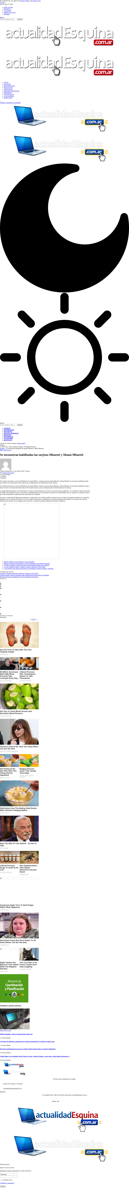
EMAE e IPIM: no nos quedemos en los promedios (19, 562)
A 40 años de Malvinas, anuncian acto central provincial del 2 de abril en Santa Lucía (27, 1041)
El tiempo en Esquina (6, 615)
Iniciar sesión (21, 443)
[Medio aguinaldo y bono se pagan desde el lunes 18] (15, 1029)
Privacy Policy (25, 1)
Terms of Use (36, 1)
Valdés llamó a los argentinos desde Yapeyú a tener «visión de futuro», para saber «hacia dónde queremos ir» (35, 1056)
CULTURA (7, 11)
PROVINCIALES (5, 450)
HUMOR (7, 14)
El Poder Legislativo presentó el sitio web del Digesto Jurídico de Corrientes (26, 565)
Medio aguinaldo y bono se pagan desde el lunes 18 (16, 1034)
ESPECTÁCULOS (10, 12)
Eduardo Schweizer (8, 473)
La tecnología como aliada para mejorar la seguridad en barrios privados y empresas (29, 568)
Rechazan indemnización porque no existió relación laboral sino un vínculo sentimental (27, 1049)
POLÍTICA (7, 9)
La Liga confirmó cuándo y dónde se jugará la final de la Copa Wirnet (24, 567)
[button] (2, 2)
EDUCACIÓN (8, 7)
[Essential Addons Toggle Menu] (1, 101)
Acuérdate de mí (7, 1180)
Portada (2, 448)
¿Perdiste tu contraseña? (7, 1183)
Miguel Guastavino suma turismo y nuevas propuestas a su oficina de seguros (27, 563)
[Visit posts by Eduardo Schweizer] (5, 469)
